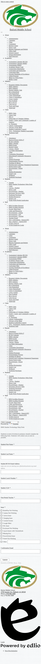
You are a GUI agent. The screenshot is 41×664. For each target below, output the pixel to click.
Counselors (12, 44)
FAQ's (11, 158)
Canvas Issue (7, 515)
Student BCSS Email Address (18, 466)
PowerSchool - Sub (15, 214)
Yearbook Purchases (15, 177)
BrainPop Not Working (10, 510)
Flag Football (13, 101)
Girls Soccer (13, 104)
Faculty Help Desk (15, 209)
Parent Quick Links (15, 166)
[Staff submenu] (5, 204)
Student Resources (14, 197)
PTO (10, 170)
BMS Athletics (13, 86)
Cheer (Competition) (15, 97)
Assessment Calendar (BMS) (18, 63)
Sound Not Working (9, 538)
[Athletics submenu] (5, 83)
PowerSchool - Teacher (16, 216)
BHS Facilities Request (16, 205)
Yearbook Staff (13, 133)
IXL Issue (6, 526)
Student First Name (7, 444)
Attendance (12, 138)
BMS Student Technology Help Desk (20, 184)
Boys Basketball (14, 92)
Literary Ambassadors (15, 126)
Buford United (13, 46)
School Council (14, 53)
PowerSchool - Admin (16, 213)
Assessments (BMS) (15, 65)
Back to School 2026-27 (16, 140)
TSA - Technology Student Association (21, 131)
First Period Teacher (8, 497)
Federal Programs (14, 159)
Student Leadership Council (17, 129)
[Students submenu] (5, 181)
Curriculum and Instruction (17, 70)
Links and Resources (15, 211)
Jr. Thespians (13, 124)
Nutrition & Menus (15, 163)
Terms (19, 563)
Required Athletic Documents (18, 85)
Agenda (11, 182)
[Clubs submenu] (5, 305)
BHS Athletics (13, 88)
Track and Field (14, 106)
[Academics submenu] (5, 60)
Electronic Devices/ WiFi (16, 193)
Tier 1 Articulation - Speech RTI (19, 220)
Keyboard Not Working (10, 528)
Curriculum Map (14, 72)
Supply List (12, 174)
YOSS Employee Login (16, 225)
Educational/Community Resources (20, 156)
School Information (15, 54)
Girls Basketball (14, 94)
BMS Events (13, 145)
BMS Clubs (12, 113)
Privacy (15, 563)
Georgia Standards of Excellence (19, 74)
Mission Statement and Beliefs (18, 49)
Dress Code (12, 47)
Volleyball (12, 108)
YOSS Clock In (14, 223)
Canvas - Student (14, 188)
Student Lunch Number (9, 478)
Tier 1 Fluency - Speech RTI (18, 221)
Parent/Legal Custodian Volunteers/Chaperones (23, 165)
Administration (13, 38)
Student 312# (6, 488)
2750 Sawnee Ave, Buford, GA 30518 (13, 592)
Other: (5, 542)
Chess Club (12, 115)
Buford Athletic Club (15, 90)
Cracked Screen (8, 521)
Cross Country (13, 99)
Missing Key (7, 533)
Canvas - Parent (14, 149)
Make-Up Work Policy (16, 78)
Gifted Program (14, 76)
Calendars (12, 40)
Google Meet (7, 523)
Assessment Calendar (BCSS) (18, 62)
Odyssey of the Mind (15, 127)
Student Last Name (7, 454)
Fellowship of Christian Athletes (19, 118)
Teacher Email (13, 218)
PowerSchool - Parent (15, 168)
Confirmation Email (7, 548)
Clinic (11, 42)
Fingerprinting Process (16, 161)
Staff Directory (13, 56)
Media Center (13, 79)
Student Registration (15, 172)
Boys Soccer (13, 102)
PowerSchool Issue (9, 536)
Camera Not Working (10, 513)
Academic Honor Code (16, 67)
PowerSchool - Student (16, 191)
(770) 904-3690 (10, 594)
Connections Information (16, 69)
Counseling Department (16, 154)
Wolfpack (12, 175)
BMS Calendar (13, 143)
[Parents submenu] (5, 330)
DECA (11, 117)
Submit (4, 560)
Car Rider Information (16, 150)
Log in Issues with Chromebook (13, 531)
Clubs (10, 186)
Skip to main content (7, 1)
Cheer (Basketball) (14, 95)
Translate (15, 424)
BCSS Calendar (14, 142)
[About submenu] (5, 37)
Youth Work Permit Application (19, 200)
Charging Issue (7, 518)
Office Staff (12, 51)
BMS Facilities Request (16, 207)
